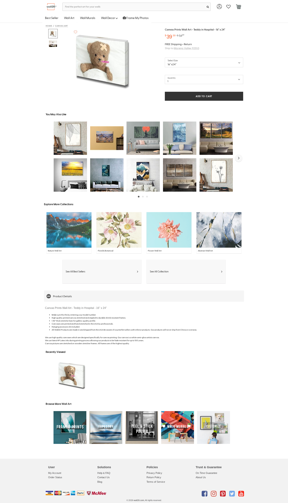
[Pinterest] (223, 493)
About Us (201, 477)
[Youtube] (241, 493)
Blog (99, 481)
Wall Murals (87, 17)
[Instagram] (214, 493)
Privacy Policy (154, 473)
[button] (238, 158)
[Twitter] (232, 493)
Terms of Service (155, 481)
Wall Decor (108, 17)
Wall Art (69, 17)
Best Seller (51, 17)
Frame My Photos (137, 17)
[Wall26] (50, 6)
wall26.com (139, 500)
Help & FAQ (103, 473)
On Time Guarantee (206, 473)
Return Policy (153, 477)
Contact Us (103, 477)
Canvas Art (61, 25)
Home (49, 25)
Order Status (55, 477)
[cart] (238, 7)
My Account (54, 473)
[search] (208, 6)
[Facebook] (205, 493)
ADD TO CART (204, 96)
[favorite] (228, 6)
